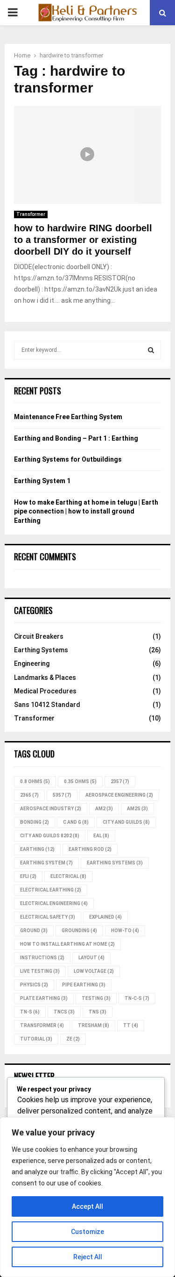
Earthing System (46, 862)
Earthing (37, 849)
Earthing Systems (41, 650)
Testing (96, 998)
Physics (34, 984)
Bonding (34, 822)
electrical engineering (54, 903)
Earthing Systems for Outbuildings (68, 459)
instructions (42, 957)
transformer (42, 1025)
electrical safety (47, 917)
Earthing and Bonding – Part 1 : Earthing (76, 438)
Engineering (31, 663)
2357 (120, 781)
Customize (87, 1231)
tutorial (36, 1039)
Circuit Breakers (38, 636)
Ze (73, 1039)
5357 (62, 795)
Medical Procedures (45, 691)
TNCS (64, 1011)
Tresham (93, 1025)
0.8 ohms (35, 781)
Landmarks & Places (45, 677)
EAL (101, 835)
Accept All (87, 1206)
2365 (29, 795)
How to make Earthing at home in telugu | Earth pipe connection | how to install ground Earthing (86, 511)
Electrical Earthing (50, 889)
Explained (105, 917)
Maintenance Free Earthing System (68, 417)
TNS (97, 1011)
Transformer (30, 214)
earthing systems (115, 862)
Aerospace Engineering (119, 795)
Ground (34, 930)
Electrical (68, 876)
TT (130, 1025)
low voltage (94, 971)
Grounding (79, 930)
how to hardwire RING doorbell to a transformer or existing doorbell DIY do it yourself (83, 240)
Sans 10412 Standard (47, 704)
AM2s (137, 808)
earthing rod (90, 849)
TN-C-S (137, 998)
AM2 (104, 808)
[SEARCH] (151, 350)
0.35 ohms (80, 781)
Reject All (87, 1257)
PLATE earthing (44, 998)
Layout (91, 957)
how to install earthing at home (67, 944)
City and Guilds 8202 (49, 835)
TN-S (30, 1011)
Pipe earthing (83, 984)
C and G (76, 822)
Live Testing (40, 971)
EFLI (28, 876)
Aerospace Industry (50, 808)
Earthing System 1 (42, 481)
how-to (125, 930)
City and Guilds (126, 822)
